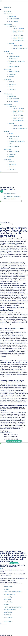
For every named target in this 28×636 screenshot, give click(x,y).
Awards (11, 43)
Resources (7, 69)
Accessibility (8, 597)
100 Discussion (13, 59)
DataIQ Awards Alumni (20, 48)
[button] (14, 9)
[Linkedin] (0, 568)
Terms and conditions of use (13, 592)
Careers (11, 87)
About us (7, 79)
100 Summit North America (17, 61)
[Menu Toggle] (1, 191)
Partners (11, 77)
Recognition (8, 24)
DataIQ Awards (17, 46)
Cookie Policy (8, 587)
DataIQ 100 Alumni (18, 38)
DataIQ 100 (12, 26)
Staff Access (8, 617)
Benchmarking (13, 21)
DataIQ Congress (14, 56)
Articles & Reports (14, 71)
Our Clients (12, 74)
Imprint (6, 589)
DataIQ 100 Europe (18, 28)
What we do (8, 14)
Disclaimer (7, 599)
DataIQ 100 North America (18, 32)
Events (6, 51)
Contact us (12, 89)
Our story (11, 82)
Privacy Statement (10, 594)
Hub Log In (7, 7)
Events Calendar (14, 66)
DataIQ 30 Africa (18, 35)
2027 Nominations (18, 40)
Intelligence (12, 16)
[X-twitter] (2, 568)
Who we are (12, 84)
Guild (10, 64)
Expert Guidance (14, 19)
